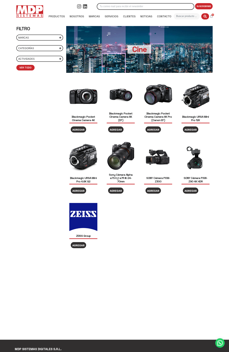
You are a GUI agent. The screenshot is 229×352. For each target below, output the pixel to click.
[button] (220, 343)
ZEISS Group (83, 236)
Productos (57, 16)
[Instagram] (79, 6)
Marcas (94, 16)
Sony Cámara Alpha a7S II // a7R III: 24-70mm (121, 178)
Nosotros (77, 16)
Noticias (146, 16)
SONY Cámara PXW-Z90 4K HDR (195, 179)
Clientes (129, 16)
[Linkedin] (85, 6)
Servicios (111, 16)
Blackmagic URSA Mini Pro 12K (195, 118)
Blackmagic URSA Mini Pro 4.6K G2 (83, 179)
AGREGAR (78, 129)
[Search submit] (205, 16)
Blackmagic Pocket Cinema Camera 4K (83, 118)
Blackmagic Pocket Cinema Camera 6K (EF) (120, 117)
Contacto (164, 16)
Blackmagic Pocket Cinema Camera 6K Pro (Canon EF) (158, 117)
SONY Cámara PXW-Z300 (158, 179)
